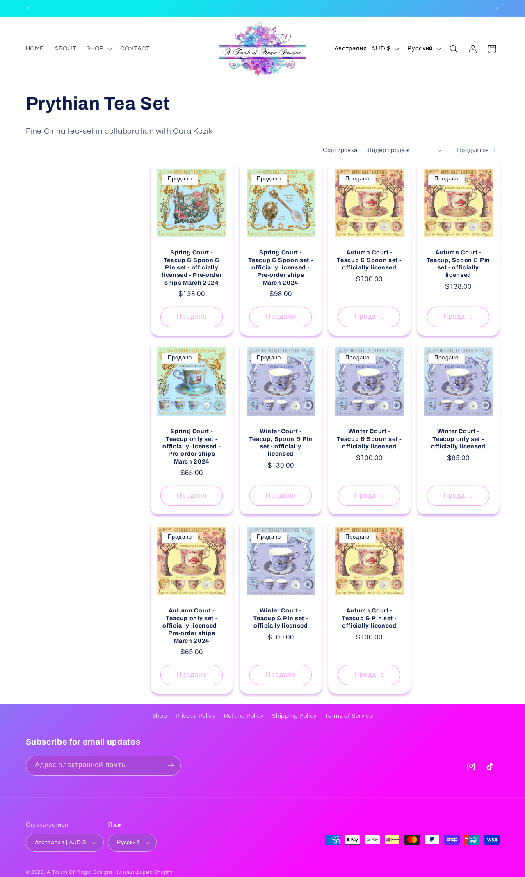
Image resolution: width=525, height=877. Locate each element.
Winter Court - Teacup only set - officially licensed (458, 439)
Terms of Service (349, 716)
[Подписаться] (170, 766)
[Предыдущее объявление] (28, 8)
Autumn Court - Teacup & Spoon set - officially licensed (369, 260)
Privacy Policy (196, 716)
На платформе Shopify (143, 872)
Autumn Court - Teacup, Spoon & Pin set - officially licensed (458, 263)
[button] (98, 49)
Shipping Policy (294, 716)
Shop (159, 716)
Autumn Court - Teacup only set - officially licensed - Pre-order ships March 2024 (191, 625)
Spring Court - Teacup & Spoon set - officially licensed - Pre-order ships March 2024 (280, 267)
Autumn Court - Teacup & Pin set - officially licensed (369, 618)
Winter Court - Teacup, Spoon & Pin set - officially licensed (281, 442)
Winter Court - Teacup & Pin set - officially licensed (280, 618)
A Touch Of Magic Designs (80, 872)
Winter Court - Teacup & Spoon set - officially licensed (369, 439)
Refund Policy (244, 716)
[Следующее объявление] (497, 8)
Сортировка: (341, 150)
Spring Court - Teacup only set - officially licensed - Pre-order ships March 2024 (191, 446)
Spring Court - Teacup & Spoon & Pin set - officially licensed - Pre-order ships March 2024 (191, 267)
